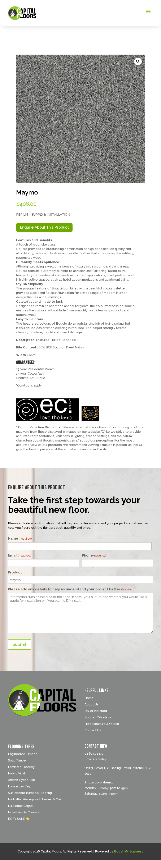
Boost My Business (128, 851)
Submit (19, 644)
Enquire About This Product (44, 227)
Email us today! (95, 759)
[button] (138, 61)
